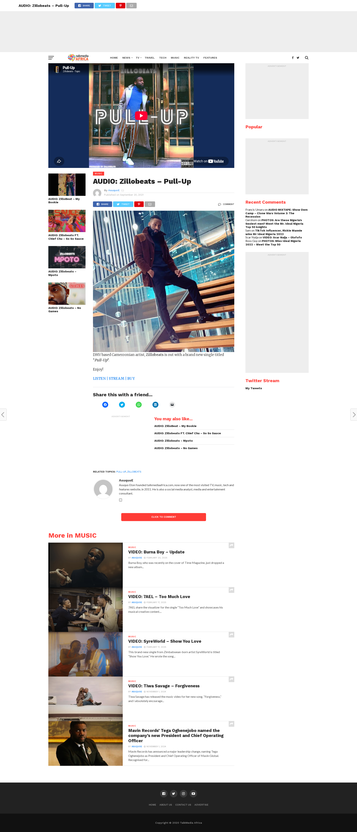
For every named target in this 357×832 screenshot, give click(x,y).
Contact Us (183, 804)
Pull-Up (121, 471)
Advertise (201, 804)
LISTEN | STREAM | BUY (114, 378)
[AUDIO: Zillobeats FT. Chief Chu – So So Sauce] (67, 231)
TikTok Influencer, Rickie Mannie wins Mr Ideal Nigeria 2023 (273, 232)
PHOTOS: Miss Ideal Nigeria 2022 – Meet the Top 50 (273, 242)
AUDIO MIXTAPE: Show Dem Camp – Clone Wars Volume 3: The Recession (276, 213)
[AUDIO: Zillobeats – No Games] (67, 303)
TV (137, 57)
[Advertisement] (178, 26)
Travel (150, 57)
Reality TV (191, 57)
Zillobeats (134, 471)
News (126, 57)
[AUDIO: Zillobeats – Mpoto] (67, 267)
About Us (166, 804)
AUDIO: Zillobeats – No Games (64, 309)
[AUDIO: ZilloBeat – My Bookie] (67, 194)
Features (210, 57)
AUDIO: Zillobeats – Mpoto (62, 273)
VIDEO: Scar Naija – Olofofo (282, 237)
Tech (162, 57)
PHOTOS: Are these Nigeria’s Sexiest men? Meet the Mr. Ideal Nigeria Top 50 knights (274, 224)
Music (175, 57)
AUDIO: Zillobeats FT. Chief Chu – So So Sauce (66, 237)
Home (114, 57)
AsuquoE (114, 190)
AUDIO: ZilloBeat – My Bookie (64, 200)
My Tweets (253, 388)
